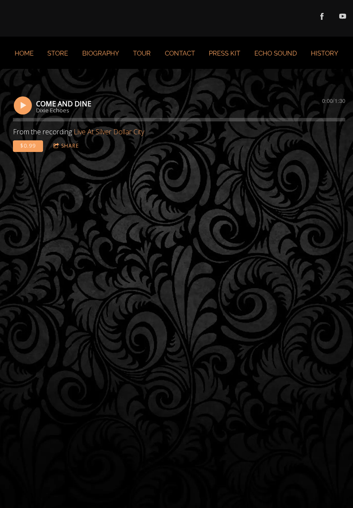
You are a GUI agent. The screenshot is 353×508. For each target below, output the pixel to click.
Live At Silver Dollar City (109, 131)
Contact (180, 53)
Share (70, 145)
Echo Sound (275, 53)
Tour (142, 53)
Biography (100, 53)
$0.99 (28, 145)
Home (24, 53)
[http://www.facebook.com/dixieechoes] (322, 16)
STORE (57, 53)
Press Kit (224, 53)
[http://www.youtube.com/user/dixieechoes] (342, 16)
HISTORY (324, 53)
